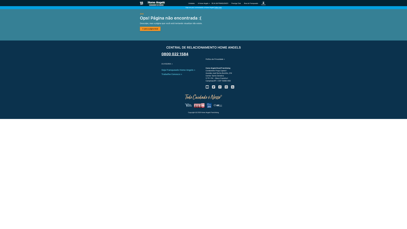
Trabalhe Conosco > (171, 74)
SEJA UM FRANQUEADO (220, 3)
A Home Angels (203, 3)
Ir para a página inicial (150, 29)
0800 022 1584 (174, 54)
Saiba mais (218, 7)
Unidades (191, 3)
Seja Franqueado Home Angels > (178, 70)
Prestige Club (236, 3)
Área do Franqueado (251, 3)
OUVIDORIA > (167, 64)
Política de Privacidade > (215, 59)
